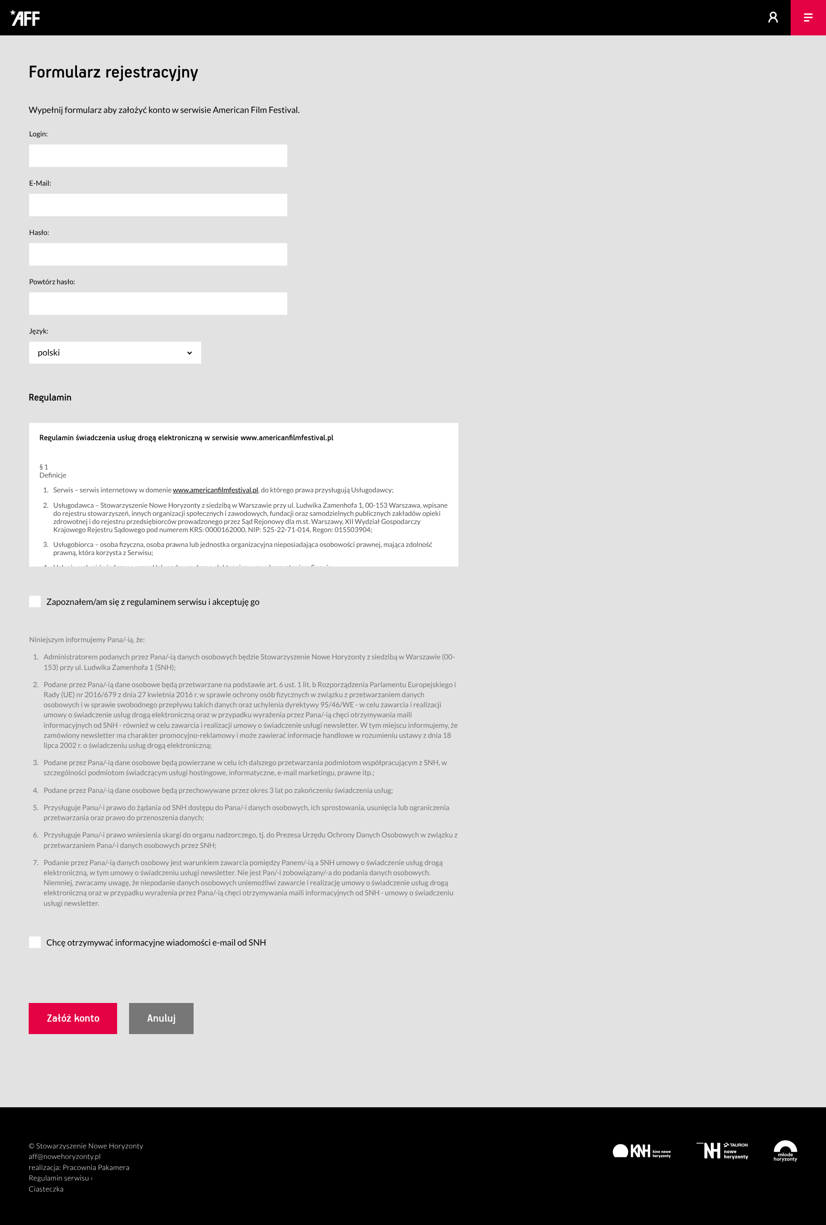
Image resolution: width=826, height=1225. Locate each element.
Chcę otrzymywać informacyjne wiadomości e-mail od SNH (156, 942)
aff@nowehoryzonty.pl (65, 1156)
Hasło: (39, 232)
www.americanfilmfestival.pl (215, 490)
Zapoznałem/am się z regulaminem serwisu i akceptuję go (153, 601)
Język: (38, 331)
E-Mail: (40, 183)
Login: (38, 134)
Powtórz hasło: (52, 282)
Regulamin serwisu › (61, 1178)
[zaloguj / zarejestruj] (773, 17)
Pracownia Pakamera (96, 1167)
